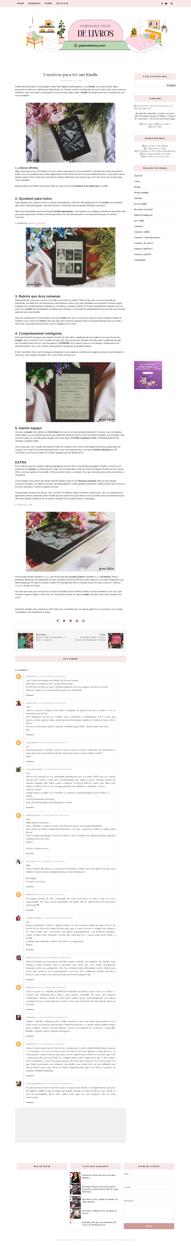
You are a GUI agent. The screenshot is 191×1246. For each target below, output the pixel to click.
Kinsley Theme (90, 1240)
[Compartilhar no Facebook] (58, 620)
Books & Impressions (37, 848)
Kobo (47, 576)
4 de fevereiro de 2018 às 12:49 (50, 861)
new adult (139, 220)
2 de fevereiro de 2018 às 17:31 (54, 743)
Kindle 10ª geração (37, 223)
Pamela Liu (31, 703)
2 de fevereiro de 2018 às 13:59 (51, 703)
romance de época (143, 243)
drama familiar (141, 192)
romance (138, 226)
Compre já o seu (23, 504)
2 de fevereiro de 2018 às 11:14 (52, 676)
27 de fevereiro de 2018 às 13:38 (52, 1017)
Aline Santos (32, 743)
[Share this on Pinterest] (70, 620)
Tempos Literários (36, 881)
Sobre (48, 3)
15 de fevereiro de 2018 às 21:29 (50, 987)
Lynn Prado (31, 676)
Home (20, 3)
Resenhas (34, 3)
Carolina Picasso (34, 769)
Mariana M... (31, 1017)
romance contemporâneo (147, 237)
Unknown (30, 894)
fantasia (138, 198)
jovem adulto (140, 203)
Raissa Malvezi (33, 815)
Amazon (19, 585)
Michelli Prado (33, 957)
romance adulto (142, 231)
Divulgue (62, 3)
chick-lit (138, 175)
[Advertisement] (155, 312)
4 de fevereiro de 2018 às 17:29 (50, 894)
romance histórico (143, 248)
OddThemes (127, 1240)
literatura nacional (143, 209)
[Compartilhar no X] (64, 620)
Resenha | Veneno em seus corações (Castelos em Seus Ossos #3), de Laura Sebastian (100, 1189)
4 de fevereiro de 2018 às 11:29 (55, 815)
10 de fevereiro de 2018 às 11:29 (56, 957)
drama (137, 187)
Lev (98, 576)
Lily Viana (30, 861)
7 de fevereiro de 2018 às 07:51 (58, 918)
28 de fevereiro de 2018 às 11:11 (50, 1044)
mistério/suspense (143, 215)
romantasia (139, 260)
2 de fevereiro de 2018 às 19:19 (57, 769)
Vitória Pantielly (34, 918)
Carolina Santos (34, 1083)
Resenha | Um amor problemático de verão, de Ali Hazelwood (99, 1223)
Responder (30, 695)
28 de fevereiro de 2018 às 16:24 (58, 1083)
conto (137, 181)
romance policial (142, 254)
